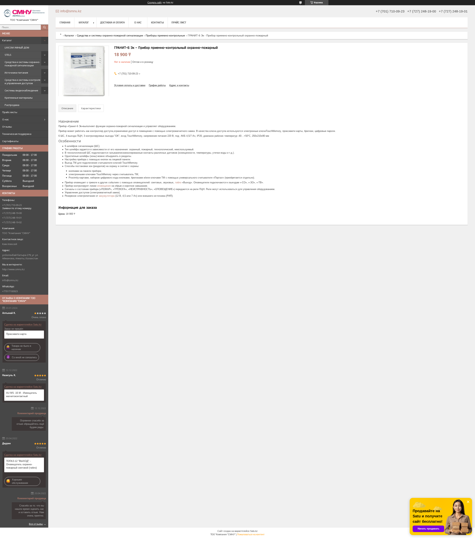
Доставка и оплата (112, 22)
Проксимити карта (16, 334)
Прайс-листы (9, 112)
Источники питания (16, 72)
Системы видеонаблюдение (21, 90)
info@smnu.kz (10, 280)
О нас (5, 119)
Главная (65, 22)
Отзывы (7, 126)
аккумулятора (106, 195)
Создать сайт (155, 2)
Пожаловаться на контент (251, 534)
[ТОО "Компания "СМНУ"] (24, 13)
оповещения (104, 185)
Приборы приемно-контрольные (165, 35)
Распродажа (12, 105)
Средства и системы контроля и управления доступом (22, 81)
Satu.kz (254, 531)
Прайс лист (178, 22)
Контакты (157, 22)
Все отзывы (36, 524)
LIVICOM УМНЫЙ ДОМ (17, 47)
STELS (8, 54)
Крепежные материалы (19, 97)
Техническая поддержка (16, 134)
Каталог (7, 40)
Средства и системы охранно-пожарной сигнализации (22, 63)
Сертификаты (10, 141)
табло (178, 182)
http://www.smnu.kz (13, 269)
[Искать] (44, 27)
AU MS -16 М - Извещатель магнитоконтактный (21, 394)
